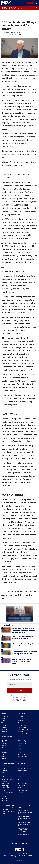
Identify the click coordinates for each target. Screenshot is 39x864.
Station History (22, 770)
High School (4, 759)
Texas (3, 718)
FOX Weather (22, 727)
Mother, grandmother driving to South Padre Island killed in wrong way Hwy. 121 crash (23, 630)
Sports (4, 741)
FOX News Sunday (6, 736)
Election (3, 725)
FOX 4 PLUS (21, 786)
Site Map (20, 792)
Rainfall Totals (22, 725)
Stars (2, 750)
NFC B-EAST (5, 788)
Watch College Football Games (25, 813)
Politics (19, 32)
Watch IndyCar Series (24, 822)
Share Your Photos (23, 733)
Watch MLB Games (23, 816)
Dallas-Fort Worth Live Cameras (24, 730)
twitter (16, 843)
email (26, 843)
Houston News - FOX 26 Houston (7, 808)
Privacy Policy (21, 699)
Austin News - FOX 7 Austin (7, 812)
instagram (19, 843)
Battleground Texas (7, 779)
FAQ (19, 772)
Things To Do (22, 754)
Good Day (22, 741)
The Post (4, 770)
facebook (12, 843)
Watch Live (30, 3)
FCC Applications (23, 783)
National (3, 721)
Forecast (20, 716)
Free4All (3, 772)
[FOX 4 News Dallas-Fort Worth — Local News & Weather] (6, 3)
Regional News (7, 805)
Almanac (20, 723)
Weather (21, 714)
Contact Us (21, 766)
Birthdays (21, 745)
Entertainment (22, 752)
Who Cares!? (5, 783)
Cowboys (4, 743)
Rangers (3, 745)
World (3, 723)
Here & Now (5, 800)
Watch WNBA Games (24, 832)
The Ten (3, 768)
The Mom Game (6, 796)
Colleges (3, 756)
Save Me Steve (22, 756)
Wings (3, 754)
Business (4, 732)
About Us (22, 763)
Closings (20, 718)
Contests (20, 788)
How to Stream (22, 775)
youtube (22, 843)
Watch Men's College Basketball (24, 825)
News (3, 714)
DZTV (3, 790)
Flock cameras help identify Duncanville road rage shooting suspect (22, 661)
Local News (4, 716)
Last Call (3, 775)
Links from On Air (23, 743)
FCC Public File (22, 781)
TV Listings (21, 779)
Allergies (20, 721)
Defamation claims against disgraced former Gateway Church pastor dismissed (25, 653)
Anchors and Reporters (25, 768)
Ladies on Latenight (7, 777)
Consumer (4, 729)
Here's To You (5, 798)
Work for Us (21, 777)
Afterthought (5, 786)
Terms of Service (20, 701)
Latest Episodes (8, 763)
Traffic (20, 750)
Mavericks (4, 748)
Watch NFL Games (23, 810)
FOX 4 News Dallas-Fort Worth (9, 32)
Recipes (20, 748)
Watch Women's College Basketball (23, 829)
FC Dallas (4, 752)
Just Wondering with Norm (7, 793)
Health (3, 734)
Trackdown (4, 781)
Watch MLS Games (23, 834)
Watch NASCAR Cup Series (24, 819)
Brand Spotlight (22, 790)
